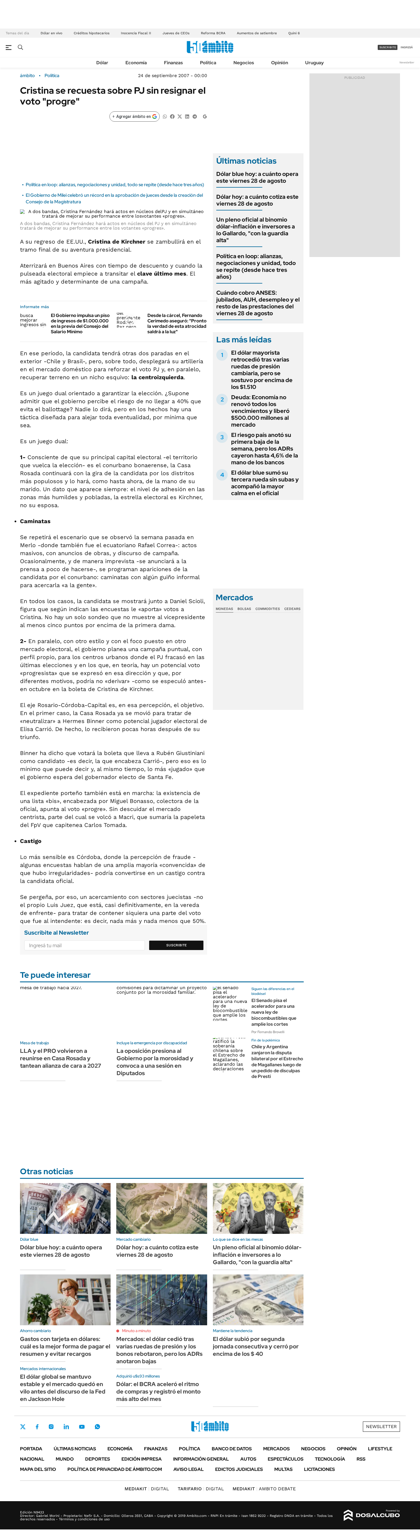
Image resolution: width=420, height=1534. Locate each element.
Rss (361, 1459)
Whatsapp (97, 1426)
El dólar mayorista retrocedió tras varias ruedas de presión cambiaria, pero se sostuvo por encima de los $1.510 (262, 370)
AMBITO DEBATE (264, 1488)
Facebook (37, 1426)
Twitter (23, 1426)
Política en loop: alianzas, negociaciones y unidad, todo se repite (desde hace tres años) (115, 185)
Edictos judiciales (239, 1469)
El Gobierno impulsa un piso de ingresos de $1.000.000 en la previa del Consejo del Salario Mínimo (80, 323)
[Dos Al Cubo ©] (372, 1515)
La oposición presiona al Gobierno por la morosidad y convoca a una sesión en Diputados (155, 1062)
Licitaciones (319, 1469)
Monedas (224, 609)
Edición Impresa (141, 1459)
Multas (283, 1469)
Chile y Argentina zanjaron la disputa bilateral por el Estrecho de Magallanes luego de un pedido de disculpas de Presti (277, 1061)
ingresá (407, 47)
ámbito (27, 75)
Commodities (267, 609)
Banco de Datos (232, 1449)
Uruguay (314, 63)
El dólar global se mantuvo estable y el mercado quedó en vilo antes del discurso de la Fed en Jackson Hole (62, 1388)
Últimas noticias (75, 1449)
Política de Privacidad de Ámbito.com (114, 1469)
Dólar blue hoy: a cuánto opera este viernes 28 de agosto (257, 177)
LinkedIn (66, 1426)
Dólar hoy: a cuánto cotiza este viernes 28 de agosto (257, 200)
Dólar (102, 63)
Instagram (51, 1426)
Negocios (243, 63)
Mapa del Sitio (38, 1469)
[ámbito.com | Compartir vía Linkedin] (187, 116)
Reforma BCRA (213, 33)
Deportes (97, 1459)
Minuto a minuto (136, 1330)
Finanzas (173, 63)
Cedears (292, 609)
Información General (201, 1459)
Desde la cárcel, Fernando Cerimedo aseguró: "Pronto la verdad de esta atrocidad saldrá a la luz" (177, 323)
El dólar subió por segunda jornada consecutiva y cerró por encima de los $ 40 (256, 1346)
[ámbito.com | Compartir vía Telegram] (194, 116)
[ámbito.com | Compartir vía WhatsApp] (165, 116)
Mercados (276, 1449)
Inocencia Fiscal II (136, 33)
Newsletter (406, 62)
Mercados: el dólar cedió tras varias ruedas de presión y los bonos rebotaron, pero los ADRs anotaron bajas (159, 1350)
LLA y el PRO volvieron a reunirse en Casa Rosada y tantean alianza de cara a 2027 (60, 1058)
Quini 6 (294, 33)
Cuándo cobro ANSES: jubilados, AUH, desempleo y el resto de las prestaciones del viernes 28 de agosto (258, 303)
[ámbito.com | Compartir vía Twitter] (179, 116)
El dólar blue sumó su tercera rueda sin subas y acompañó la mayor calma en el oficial (265, 483)
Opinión (279, 63)
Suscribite (176, 945)
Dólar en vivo (51, 33)
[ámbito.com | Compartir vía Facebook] (172, 116)
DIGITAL (147, 1488)
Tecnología (330, 1459)
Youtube (82, 1427)
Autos (248, 1459)
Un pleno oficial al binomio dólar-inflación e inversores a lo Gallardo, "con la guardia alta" (255, 230)
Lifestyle (380, 1449)
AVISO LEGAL (188, 1469)
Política (208, 63)
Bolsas (244, 609)
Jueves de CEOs (176, 33)
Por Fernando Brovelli (268, 1032)
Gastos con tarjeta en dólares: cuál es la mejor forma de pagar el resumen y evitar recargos (65, 1346)
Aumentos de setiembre (257, 33)
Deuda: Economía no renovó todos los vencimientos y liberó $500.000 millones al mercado (260, 410)
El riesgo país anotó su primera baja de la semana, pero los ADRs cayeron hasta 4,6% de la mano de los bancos (264, 448)
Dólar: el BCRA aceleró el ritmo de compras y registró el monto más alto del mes (158, 1391)
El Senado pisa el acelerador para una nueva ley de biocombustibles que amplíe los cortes (273, 1012)
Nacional (32, 1459)
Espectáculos (285, 1459)
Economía (136, 63)
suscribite (387, 47)
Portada (31, 1449)
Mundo (65, 1459)
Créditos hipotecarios (91, 33)
